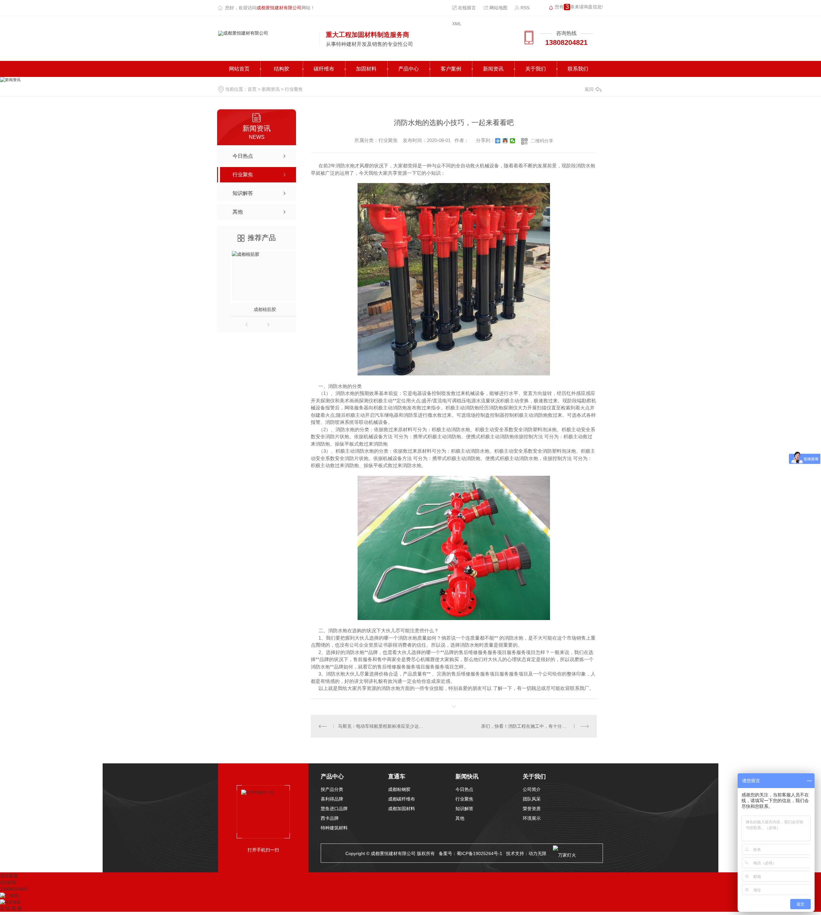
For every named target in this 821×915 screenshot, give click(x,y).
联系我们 (578, 68)
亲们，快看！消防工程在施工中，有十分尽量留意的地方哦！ (535, 726)
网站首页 (239, 68)
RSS (524, 7)
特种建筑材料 (334, 827)
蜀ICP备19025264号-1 (479, 853)
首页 (252, 89)
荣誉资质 (532, 808)
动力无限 (537, 853)
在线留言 (466, 7)
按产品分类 (332, 789)
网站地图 (497, 7)
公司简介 (532, 789)
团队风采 (532, 799)
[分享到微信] (512, 140)
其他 (459, 818)
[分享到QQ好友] (505, 140)
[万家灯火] (564, 853)
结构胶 (281, 68)
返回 (589, 89)
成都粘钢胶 (399, 789)
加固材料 (366, 68)
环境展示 (532, 818)
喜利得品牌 (332, 799)
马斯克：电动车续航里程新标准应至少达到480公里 (382, 726)
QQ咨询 (8, 882)
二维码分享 (542, 140)
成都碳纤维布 (401, 799)
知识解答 (464, 808)
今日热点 (464, 789)
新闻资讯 (493, 68)
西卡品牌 (330, 818)
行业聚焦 (294, 89)
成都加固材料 (401, 808)
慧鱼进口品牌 (334, 808)
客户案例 (451, 68)
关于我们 (535, 68)
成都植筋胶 (256, 309)
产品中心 (408, 68)
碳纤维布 (324, 68)
